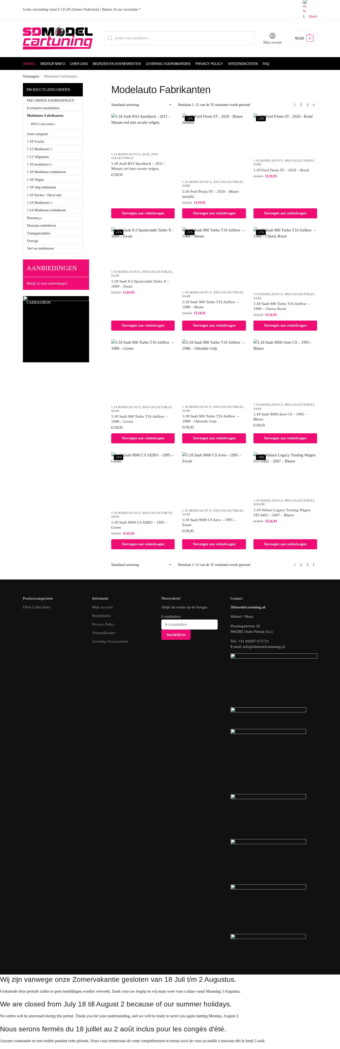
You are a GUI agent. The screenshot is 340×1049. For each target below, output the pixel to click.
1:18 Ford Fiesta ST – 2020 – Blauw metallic (210, 194)
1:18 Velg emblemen (41, 187)
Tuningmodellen (38, 233)
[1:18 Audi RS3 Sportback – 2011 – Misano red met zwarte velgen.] (143, 131)
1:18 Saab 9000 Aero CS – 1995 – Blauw (280, 416)
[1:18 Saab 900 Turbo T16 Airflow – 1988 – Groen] (143, 370)
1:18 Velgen (35, 180)
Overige (32, 241)
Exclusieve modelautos (43, 108)
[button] (304, 38)
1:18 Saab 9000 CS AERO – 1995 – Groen (139, 524)
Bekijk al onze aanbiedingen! (47, 283)
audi (146, 154)
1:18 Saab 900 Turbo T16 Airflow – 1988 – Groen (139, 418)
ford (186, 185)
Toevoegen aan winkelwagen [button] (143, 213)
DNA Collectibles (228, 181)
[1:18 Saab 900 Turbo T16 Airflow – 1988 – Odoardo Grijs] (214, 370)
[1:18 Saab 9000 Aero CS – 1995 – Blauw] (285, 369)
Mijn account (272, 42)
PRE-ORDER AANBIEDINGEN (50, 100)
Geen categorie (37, 134)
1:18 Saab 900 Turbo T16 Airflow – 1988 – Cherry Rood (282, 306)
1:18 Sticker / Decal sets (44, 195)
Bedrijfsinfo (101, 616)
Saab (115, 275)
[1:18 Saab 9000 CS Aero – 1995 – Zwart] (214, 479)
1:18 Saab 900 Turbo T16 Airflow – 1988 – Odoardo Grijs (210, 418)
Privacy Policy (103, 624)
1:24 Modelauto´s (39, 203)
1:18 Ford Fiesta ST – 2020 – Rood (281, 170)
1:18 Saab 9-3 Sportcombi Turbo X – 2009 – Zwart (140, 283)
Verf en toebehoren (40, 248)
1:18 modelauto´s (125, 154)
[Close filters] (97, 86)
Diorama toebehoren (41, 225)
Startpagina (31, 76)
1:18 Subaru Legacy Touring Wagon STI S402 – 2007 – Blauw (282, 512)
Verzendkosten (103, 633)
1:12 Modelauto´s (39, 149)
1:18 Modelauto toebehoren (46, 172)
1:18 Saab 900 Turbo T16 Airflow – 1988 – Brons (210, 304)
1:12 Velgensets (38, 157)
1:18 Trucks (35, 141)
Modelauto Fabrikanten (45, 116)
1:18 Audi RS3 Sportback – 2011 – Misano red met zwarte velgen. (138, 166)
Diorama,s (34, 218)
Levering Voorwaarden (110, 641)
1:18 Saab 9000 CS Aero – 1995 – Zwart (209, 522)
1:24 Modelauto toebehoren (46, 210)
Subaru (259, 504)
